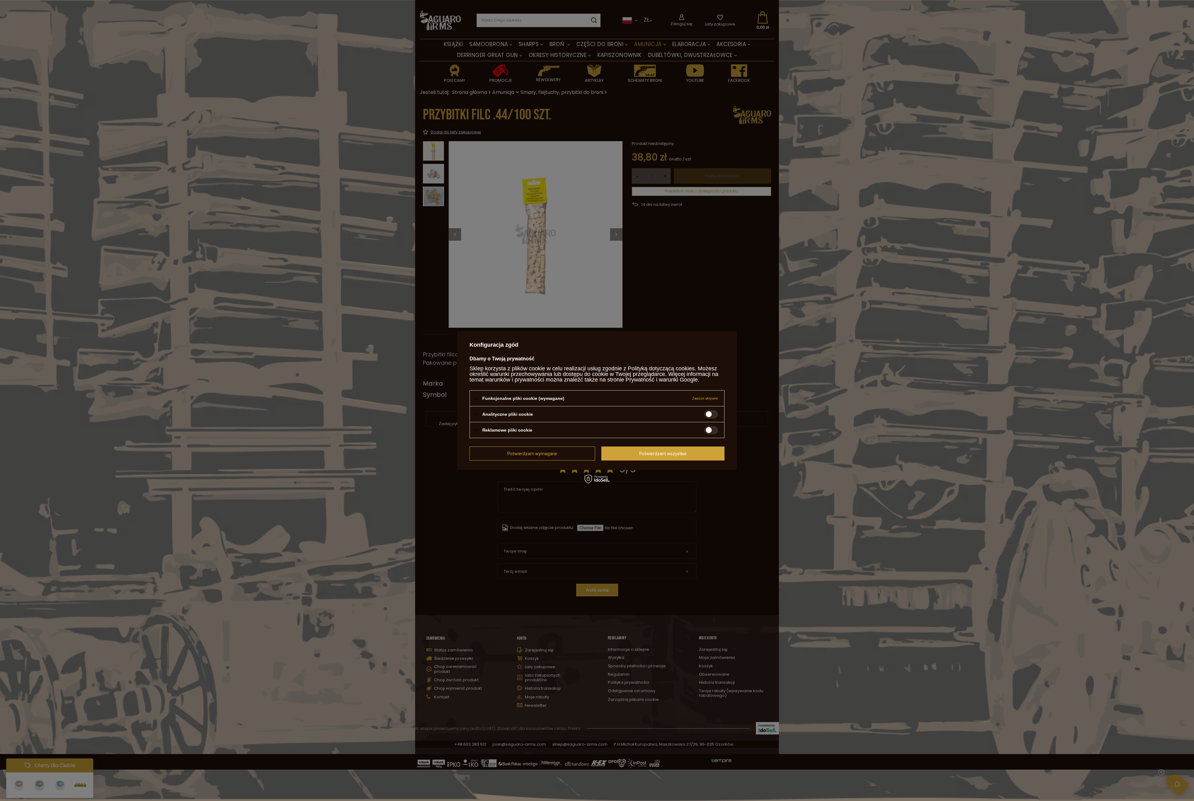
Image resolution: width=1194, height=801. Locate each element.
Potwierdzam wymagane (532, 453)
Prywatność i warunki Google (662, 380)
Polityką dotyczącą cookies (661, 368)
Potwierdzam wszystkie (663, 453)
